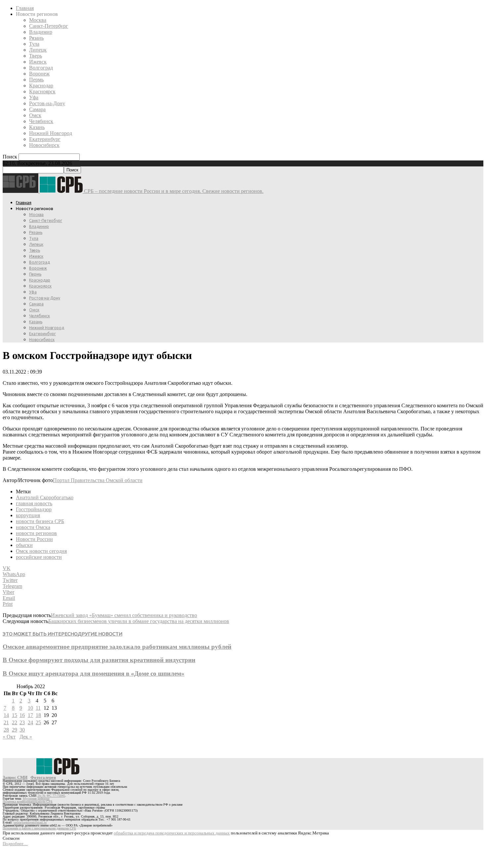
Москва (37, 20)
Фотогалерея (43, 777)
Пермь (36, 79)
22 (14, 722)
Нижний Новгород (50, 133)
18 (38, 715)
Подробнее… (15, 843)
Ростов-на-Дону (47, 103)
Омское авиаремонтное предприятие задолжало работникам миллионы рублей (117, 646)
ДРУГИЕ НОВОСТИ (100, 634)
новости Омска (33, 527)
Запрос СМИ (15, 777)
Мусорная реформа (36, 798)
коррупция (28, 515)
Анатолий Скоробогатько (44, 497)
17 (30, 715)
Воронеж (39, 73)
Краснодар (41, 85)
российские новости (39, 557)
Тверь (35, 56)
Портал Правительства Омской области (97, 480)
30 (22, 730)
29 (14, 730)
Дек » (26, 736)
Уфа (33, 97)
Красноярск (42, 91)
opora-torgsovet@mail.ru (30, 822)
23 (22, 722)
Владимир (40, 32)
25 (38, 722)
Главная (25, 8)
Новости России (34, 539)
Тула (34, 44)
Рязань (36, 38)
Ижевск (38, 62)
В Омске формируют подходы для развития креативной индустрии (99, 659)
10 (30, 708)
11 (38, 708)
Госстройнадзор (34, 509)
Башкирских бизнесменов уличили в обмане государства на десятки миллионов (138, 621)
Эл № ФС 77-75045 (51, 795)
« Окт (9, 736)
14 (6, 715)
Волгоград (41, 67)
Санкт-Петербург (48, 26)
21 (6, 722)
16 (22, 715)
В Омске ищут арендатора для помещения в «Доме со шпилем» (93, 673)
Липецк (38, 50)
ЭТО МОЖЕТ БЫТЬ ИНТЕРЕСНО (40, 634)
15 (14, 715)
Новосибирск (44, 145)
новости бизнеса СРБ (40, 521)
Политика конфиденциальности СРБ (28, 801)
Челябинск (41, 121)
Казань (37, 127)
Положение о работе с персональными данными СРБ (39, 828)
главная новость (34, 503)
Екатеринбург (45, 139)
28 (6, 730)
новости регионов (36, 533)
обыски (24, 545)
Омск (35, 115)
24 (30, 722)
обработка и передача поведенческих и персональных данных (172, 832)
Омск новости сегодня (41, 551)
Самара (37, 109)
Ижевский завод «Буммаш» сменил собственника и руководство (124, 615)
